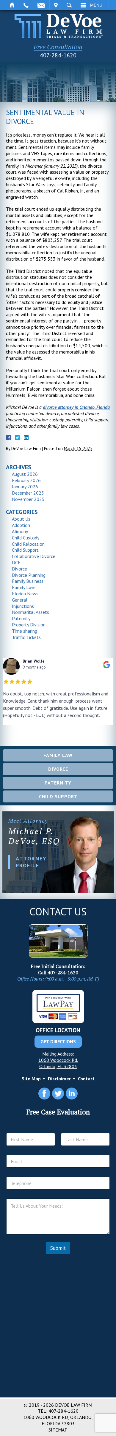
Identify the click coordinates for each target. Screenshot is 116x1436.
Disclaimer (59, 1079)
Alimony (20, 531)
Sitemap (58, 1430)
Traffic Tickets (26, 637)
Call (26, 5)
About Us (21, 519)
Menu (96, 5)
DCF (16, 562)
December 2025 (28, 493)
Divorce (19, 569)
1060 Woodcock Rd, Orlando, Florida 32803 (58, 1420)
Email (41, 5)
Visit (56, 5)
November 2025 (28, 499)
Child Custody (25, 538)
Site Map (31, 1079)
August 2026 (25, 474)
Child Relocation (28, 544)
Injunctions (23, 606)
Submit (58, 1248)
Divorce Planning (29, 575)
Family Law (23, 587)
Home (12, 5)
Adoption (21, 525)
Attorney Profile (31, 862)
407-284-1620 (58, 55)
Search (69, 5)
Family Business (27, 581)
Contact (86, 1079)
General (19, 600)
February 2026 (26, 480)
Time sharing (24, 631)
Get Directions (58, 1041)
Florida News (25, 594)
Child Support (25, 550)
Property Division (29, 625)
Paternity (21, 618)
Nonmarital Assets (30, 612)
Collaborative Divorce (33, 556)
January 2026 (25, 487)
